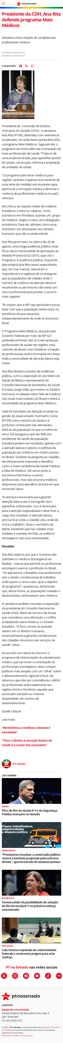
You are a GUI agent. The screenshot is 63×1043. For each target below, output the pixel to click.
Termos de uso (27, 1035)
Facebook (26, 976)
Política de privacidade (10, 1035)
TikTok (48, 976)
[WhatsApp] (32, 66)
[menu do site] (3, 3)
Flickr (59, 976)
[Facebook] (20, 66)
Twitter (4, 976)
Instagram (15, 976)
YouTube (37, 976)
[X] (26, 66)
